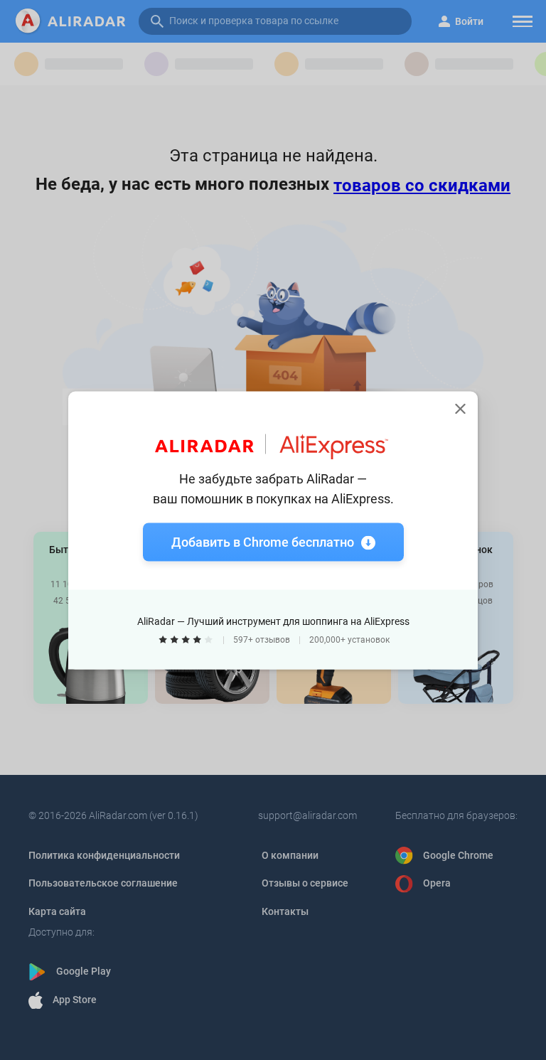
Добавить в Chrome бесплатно (262, 541)
